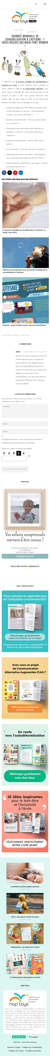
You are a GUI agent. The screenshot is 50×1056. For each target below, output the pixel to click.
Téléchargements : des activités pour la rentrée (25, 947)
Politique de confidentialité (32, 1047)
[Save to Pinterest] (15, 172)
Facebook (5, 574)
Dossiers (31, 32)
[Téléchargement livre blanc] (25, 621)
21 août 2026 (25, 889)
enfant (16, 335)
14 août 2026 (25, 980)
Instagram (13, 574)
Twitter (44, 574)
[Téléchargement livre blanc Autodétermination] (25, 755)
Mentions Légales (14, 1047)
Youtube (36, 574)
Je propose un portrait (25, 556)
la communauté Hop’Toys (33, 89)
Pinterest (21, 574)
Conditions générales (33, 1051)
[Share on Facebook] (4, 172)
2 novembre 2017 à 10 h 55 (35, 352)
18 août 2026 (25, 919)
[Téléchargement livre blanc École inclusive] (25, 821)
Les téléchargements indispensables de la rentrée (25, 977)
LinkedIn (29, 574)
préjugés (25, 335)
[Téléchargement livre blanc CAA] (25, 688)
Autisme (7, 335)
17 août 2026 (25, 950)
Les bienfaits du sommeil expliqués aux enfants (25, 886)
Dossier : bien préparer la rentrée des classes (25, 917)
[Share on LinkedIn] (20, 172)
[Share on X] (9, 172)
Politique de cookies (16, 1051)
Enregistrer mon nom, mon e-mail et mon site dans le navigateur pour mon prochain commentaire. (22, 441)
